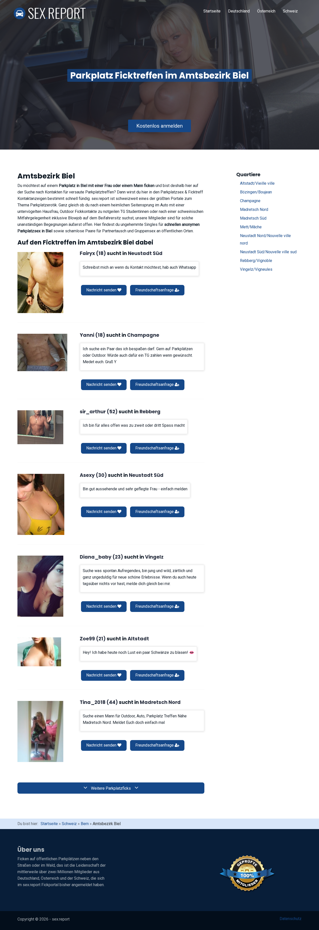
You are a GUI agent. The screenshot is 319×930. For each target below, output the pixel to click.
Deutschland (239, 11)
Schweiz (290, 11)
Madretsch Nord (254, 209)
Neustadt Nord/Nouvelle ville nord (265, 239)
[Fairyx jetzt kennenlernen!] (40, 282)
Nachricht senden (101, 290)
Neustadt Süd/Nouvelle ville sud (268, 252)
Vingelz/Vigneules (256, 269)
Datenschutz (291, 918)
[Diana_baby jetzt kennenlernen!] (40, 586)
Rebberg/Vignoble (256, 260)
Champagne (250, 200)
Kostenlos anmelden (159, 126)
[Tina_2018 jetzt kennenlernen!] (40, 731)
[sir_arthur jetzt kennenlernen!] (40, 427)
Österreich (266, 11)
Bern (85, 823)
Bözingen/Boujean (256, 192)
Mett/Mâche (251, 227)
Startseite (212, 11)
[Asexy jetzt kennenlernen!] (40, 504)
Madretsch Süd (253, 218)
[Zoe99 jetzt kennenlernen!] (39, 651)
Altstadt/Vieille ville (257, 183)
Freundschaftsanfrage (155, 290)
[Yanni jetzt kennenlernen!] (42, 352)
